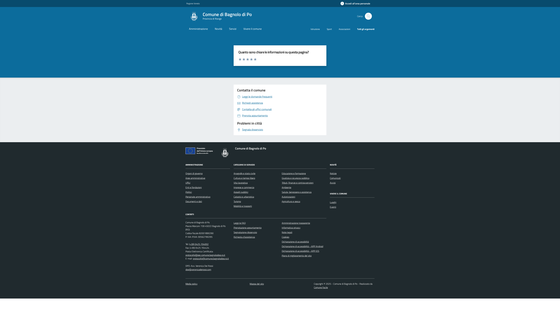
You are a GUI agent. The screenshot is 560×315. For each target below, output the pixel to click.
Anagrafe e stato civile (244, 173)
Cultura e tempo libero (244, 178)
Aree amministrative (195, 178)
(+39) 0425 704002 (199, 244)
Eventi (333, 207)
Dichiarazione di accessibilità (295, 241)
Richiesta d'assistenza (244, 237)
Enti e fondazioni (194, 187)
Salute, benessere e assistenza (297, 192)
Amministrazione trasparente (296, 223)
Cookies (285, 237)
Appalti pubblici (241, 192)
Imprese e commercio (244, 187)
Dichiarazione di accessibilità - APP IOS (300, 251)
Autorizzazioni (288, 196)
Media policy (191, 284)
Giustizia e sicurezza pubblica (295, 178)
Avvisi (333, 182)
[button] (355, 3)
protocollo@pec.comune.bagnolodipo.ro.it (205, 255)
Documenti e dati (194, 201)
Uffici (188, 182)
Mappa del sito (257, 284)
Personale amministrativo (198, 196)
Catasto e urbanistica (244, 196)
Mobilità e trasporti (243, 206)
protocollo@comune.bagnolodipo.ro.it (211, 258)
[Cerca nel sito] (368, 16)
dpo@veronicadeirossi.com (198, 269)
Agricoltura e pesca (291, 201)
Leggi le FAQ (240, 223)
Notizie (333, 173)
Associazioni (344, 29)
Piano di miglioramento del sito (297, 255)
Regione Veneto (193, 3)
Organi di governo (194, 173)
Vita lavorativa (241, 182)
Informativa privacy (291, 227)
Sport (329, 29)
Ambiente (286, 187)
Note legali (287, 232)
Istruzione (315, 29)
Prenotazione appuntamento (247, 227)
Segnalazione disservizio (245, 232)
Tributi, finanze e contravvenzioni (297, 182)
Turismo (237, 201)
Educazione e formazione (294, 173)
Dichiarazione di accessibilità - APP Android (302, 246)
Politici (189, 192)
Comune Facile (321, 287)
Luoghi (333, 202)
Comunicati (335, 178)
